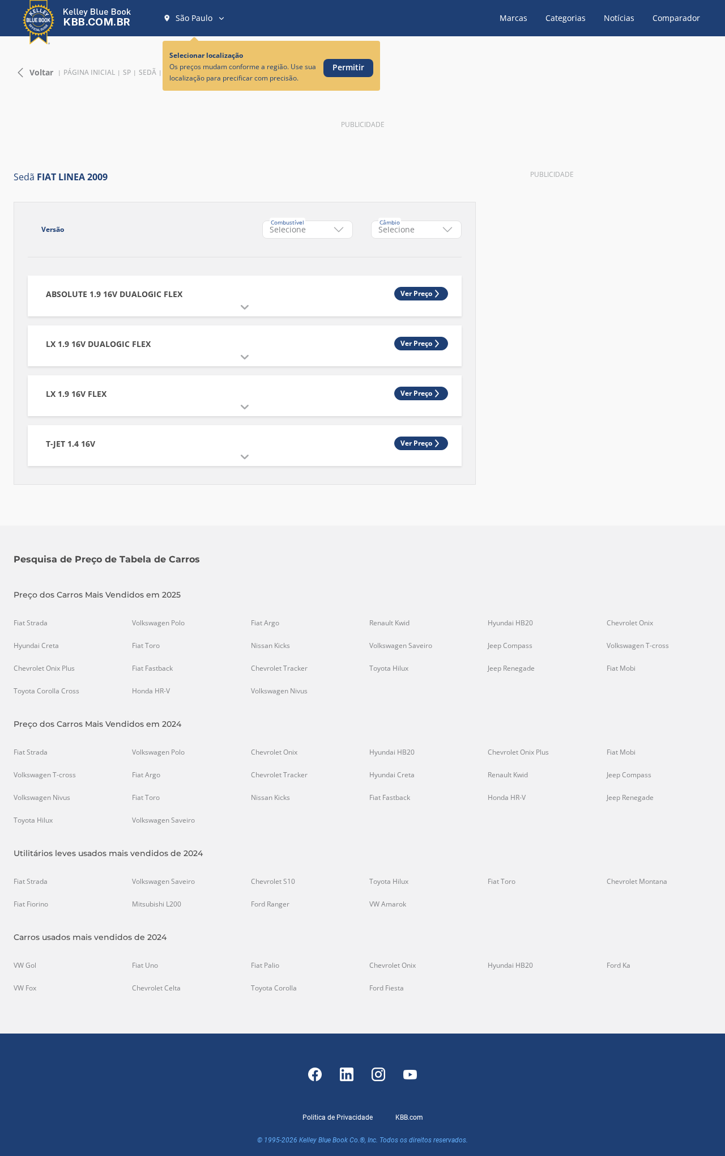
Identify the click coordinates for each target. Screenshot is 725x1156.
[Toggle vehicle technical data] (244, 307)
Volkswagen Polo (158, 623)
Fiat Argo (265, 623)
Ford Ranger (270, 904)
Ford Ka (618, 965)
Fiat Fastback (152, 668)
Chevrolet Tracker (279, 668)
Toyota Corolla (274, 988)
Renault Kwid (389, 623)
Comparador (676, 17)
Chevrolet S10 (273, 881)
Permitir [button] (348, 67)
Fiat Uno (145, 965)
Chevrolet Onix (630, 623)
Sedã (147, 72)
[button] (194, 18)
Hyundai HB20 (510, 623)
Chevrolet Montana (637, 881)
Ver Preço (416, 293)
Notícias (619, 17)
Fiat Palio (265, 965)
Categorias (565, 17)
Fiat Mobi (621, 668)
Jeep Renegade (511, 668)
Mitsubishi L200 (156, 904)
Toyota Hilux (388, 668)
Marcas (513, 17)
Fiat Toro (146, 645)
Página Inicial (89, 72)
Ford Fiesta (386, 988)
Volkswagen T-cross (638, 645)
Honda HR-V (151, 691)
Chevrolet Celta (156, 988)
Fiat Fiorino (31, 904)
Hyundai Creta (36, 645)
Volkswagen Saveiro (400, 645)
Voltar (41, 72)
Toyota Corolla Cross (46, 691)
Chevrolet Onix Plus (44, 668)
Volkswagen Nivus (279, 691)
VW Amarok (387, 904)
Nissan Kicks (270, 645)
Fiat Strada (31, 623)
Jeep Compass (510, 645)
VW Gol (25, 965)
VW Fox (25, 988)
